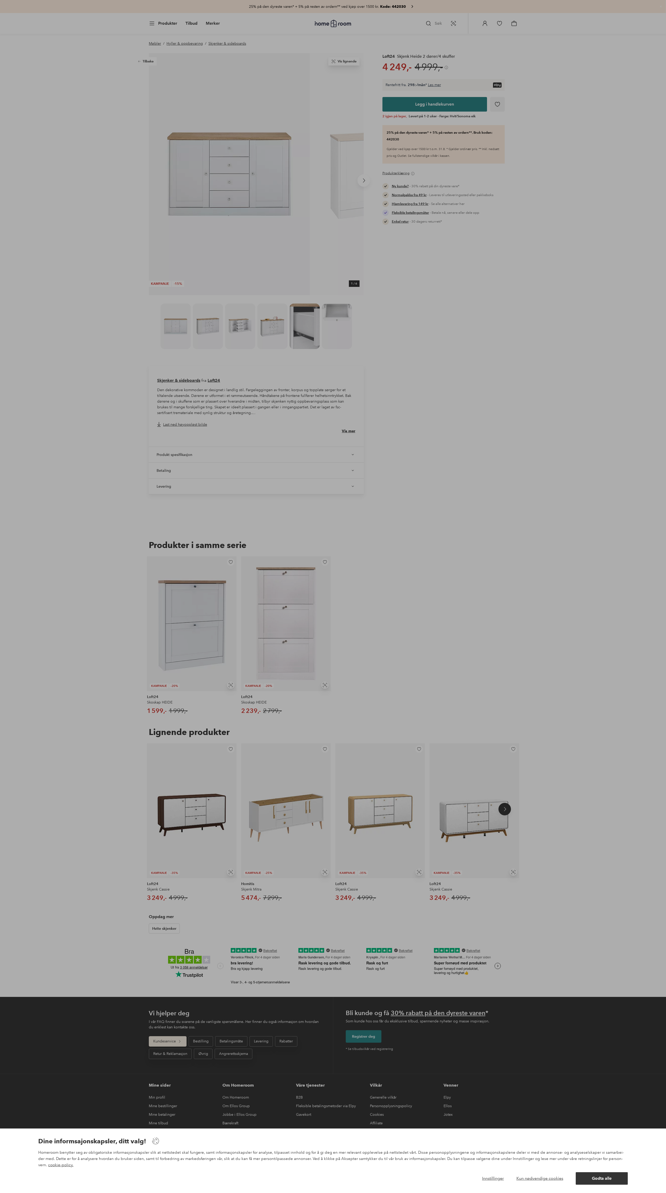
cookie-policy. (60, 1165)
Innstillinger (493, 1178)
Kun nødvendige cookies (539, 1178)
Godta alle (602, 1178)
